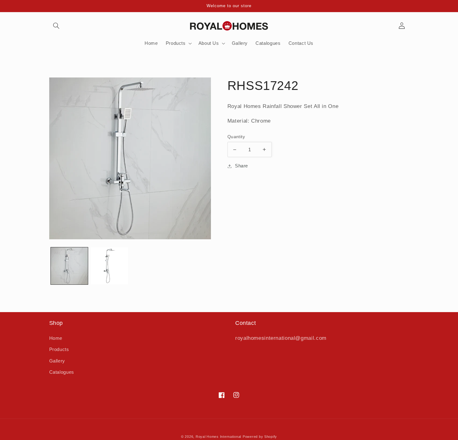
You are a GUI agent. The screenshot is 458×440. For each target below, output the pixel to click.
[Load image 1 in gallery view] (69, 265)
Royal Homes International (218, 436)
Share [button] (241, 165)
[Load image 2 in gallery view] (109, 265)
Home (56, 338)
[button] (56, 26)
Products (59, 349)
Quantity (236, 136)
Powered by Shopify (260, 436)
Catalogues (61, 372)
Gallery (57, 360)
